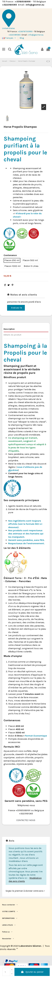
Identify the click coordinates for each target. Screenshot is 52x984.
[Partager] (5, 285)
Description (9, 329)
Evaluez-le (16, 307)
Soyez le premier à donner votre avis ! (25, 890)
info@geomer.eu (35, 4)
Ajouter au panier (34, 971)
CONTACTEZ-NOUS (26, 820)
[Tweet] (9, 285)
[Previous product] (47, 61)
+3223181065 (9, 4)
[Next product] (49, 61)
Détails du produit (12, 335)
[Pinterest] (12, 285)
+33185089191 (23, 1)
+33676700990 (25, 31)
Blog (22, 38)
